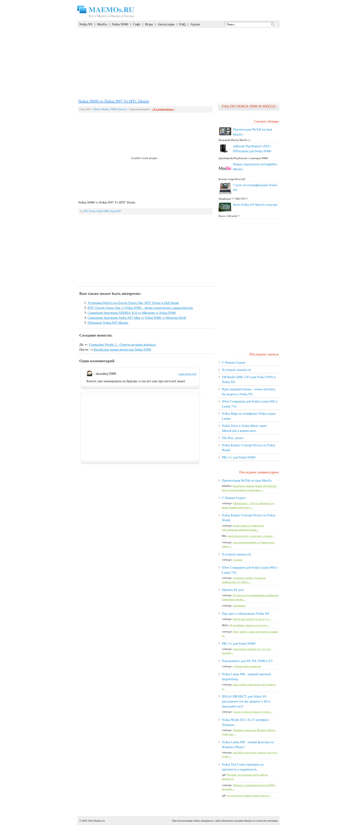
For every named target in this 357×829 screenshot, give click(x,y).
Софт (136, 24)
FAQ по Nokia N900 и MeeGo (249, 106)
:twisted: (238, 559)
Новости (121, 109)
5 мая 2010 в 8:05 (187, 373)
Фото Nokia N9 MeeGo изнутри (255, 204)
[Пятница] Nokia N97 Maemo (108, 322)
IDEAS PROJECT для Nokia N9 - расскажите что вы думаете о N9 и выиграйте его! (246, 701)
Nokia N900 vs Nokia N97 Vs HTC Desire (113, 101)
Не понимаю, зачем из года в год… (250, 625)
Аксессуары (166, 24)
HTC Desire (89, 211)
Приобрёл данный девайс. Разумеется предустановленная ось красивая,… (249, 488)
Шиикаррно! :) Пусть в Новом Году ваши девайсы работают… (248, 505)
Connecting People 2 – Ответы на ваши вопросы (122, 344)
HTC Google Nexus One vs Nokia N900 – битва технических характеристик (140, 307)
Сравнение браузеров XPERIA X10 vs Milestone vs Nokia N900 (132, 312)
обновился (239, 605)
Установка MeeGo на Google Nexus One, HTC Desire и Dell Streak (133, 302)
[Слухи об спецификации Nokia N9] (225, 193)
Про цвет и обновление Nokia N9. (246, 613)
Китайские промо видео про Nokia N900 (122, 349)
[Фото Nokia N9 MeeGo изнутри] (225, 211)
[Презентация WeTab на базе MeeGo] (225, 135)
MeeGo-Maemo (101, 109)
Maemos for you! (233, 589)
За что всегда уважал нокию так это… (249, 795)
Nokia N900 (120, 24)
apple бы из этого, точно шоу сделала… (251, 536)
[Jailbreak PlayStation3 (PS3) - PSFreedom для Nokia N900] (224, 153)
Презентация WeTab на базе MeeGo (247, 480)
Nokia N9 (85, 24)
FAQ (182, 24)
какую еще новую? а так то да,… (252, 619)
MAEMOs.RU (111, 9)
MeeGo (102, 24)
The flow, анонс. (233, 438)
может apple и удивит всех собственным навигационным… (243, 527)
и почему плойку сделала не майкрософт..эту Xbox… (244, 580)
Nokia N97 (115, 211)
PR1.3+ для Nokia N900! (239, 457)
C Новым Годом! (234, 362)
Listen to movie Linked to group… (252, 711)
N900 (113, 109)
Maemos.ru (99, 820)
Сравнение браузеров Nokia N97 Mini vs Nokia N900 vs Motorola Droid (137, 317)
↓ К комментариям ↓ (163, 109)
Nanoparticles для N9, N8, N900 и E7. (247, 661)
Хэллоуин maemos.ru (236, 369)
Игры (149, 24)
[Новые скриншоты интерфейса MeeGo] (225, 174)
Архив (195, 24)
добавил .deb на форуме (247, 666)
